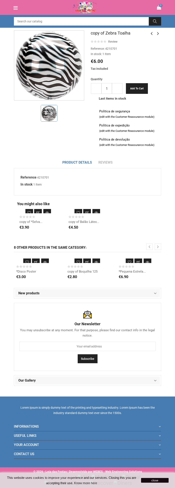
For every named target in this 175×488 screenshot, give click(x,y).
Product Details (77, 162)
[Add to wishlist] (29, 213)
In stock (26, 184)
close (154, 480)
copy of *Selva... (30, 222)
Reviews (105, 162)
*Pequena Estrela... (132, 271)
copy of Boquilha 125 (82, 271)
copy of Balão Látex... (84, 222)
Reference (28, 177)
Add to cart (137, 88)
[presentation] (149, 247)
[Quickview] (47, 213)
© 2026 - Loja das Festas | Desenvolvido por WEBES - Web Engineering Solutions (87, 471)
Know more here (85, 483)
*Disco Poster (26, 271)
